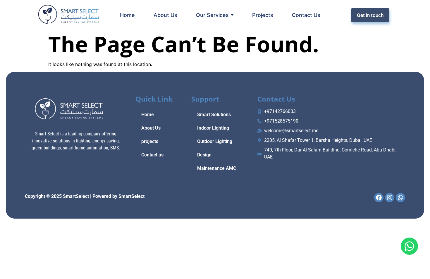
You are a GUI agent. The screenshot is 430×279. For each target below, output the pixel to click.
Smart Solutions (214, 114)
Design (204, 155)
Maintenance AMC (216, 168)
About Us (151, 128)
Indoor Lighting (213, 128)
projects (149, 141)
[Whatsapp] (409, 246)
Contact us (152, 155)
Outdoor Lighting (214, 141)
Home (147, 114)
